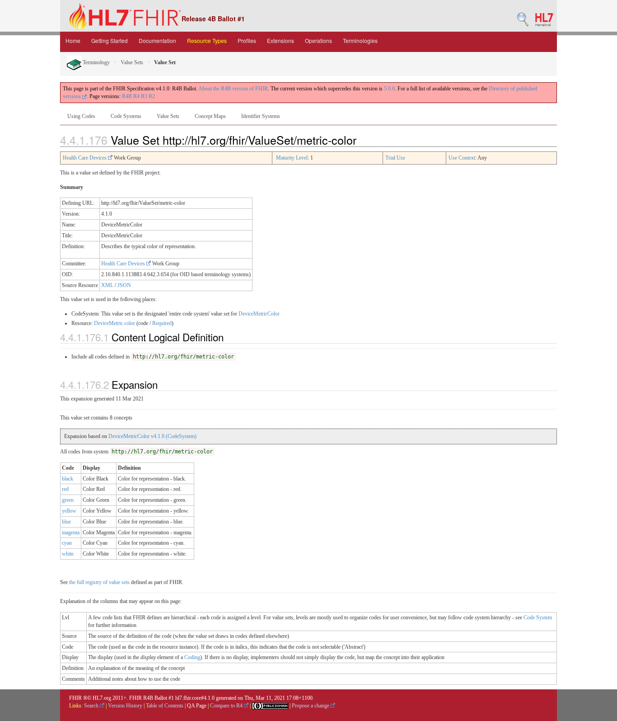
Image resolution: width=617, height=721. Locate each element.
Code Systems (126, 116)
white (68, 554)
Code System (538, 617)
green (68, 500)
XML (107, 285)
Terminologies (360, 40)
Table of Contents (164, 705)
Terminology (95, 62)
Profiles (247, 40)
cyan (67, 543)
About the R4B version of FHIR (233, 88)
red (65, 489)
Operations (318, 40)
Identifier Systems (260, 116)
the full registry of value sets (99, 582)
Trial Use (395, 158)
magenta (70, 532)
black (67, 479)
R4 (136, 96)
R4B (127, 96)
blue (66, 521)
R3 (144, 96)
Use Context (462, 158)
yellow (69, 511)
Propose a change (311, 705)
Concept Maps (210, 116)
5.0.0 (389, 88)
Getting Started (109, 40)
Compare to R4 (227, 705)
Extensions (280, 40)
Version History (125, 705)
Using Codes (81, 116)
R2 (152, 96)
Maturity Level (292, 158)
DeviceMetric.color (114, 323)
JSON (124, 285)
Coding (192, 657)
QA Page (196, 705)
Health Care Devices (85, 158)
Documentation (157, 40)
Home (72, 40)
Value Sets (132, 62)
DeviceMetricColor (259, 314)
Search (92, 705)
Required (162, 323)
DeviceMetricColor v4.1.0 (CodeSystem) (152, 436)
